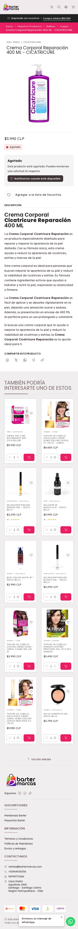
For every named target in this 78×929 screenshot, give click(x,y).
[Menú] (51, 7)
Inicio (9, 26)
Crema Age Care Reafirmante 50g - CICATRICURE (17, 438)
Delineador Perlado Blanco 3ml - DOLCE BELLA (55, 580)
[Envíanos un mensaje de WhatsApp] (70, 921)
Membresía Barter (15, 815)
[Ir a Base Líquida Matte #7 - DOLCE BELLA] (20, 556)
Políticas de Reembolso (18, 843)
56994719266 (16, 876)
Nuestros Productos (30, 26)
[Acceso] (65, 7)
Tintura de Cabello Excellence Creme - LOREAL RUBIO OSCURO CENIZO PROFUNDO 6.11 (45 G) (19, 719)
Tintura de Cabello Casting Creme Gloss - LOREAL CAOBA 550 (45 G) (20, 648)
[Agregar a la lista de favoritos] (31, 414)
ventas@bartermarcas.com (25, 866)
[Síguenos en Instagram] (19, 793)
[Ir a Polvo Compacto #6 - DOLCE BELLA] (57, 693)
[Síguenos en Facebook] (25, 793)
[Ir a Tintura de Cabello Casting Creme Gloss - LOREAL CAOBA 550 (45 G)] (20, 623)
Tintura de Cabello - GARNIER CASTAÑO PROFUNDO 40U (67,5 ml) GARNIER (57, 648)
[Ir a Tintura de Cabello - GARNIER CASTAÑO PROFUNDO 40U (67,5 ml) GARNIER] (57, 623)
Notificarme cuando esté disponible (37, 178)
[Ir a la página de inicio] (11, 7)
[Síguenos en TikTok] (30, 793)
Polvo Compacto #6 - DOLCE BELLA (56, 715)
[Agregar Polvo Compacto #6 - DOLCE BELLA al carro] (65, 738)
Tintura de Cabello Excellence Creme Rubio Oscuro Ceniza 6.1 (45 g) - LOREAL (56, 439)
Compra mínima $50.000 (57, 18)
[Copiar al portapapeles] (42, 360)
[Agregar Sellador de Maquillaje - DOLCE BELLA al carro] (65, 529)
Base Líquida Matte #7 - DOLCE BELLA (20, 578)
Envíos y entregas (15, 848)
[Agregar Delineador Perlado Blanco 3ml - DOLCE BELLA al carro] (65, 597)
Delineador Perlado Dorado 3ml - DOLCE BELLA (18, 507)
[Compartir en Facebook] (7, 360)
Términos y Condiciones (18, 838)
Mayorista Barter (14, 820)
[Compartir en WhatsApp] (25, 360)
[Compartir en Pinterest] (34, 360)
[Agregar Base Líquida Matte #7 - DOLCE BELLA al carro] (29, 597)
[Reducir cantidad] (10, 457)
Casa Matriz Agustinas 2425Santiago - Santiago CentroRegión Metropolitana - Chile (25, 886)
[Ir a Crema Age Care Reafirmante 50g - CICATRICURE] (20, 415)
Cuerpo (64, 26)
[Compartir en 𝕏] (16, 360)
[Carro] (73, 7)
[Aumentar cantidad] (18, 457)
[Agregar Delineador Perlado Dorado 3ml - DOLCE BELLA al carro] (29, 529)
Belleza (50, 26)
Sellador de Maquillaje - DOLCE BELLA (55, 507)
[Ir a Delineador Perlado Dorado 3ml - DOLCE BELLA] (20, 484)
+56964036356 (17, 871)
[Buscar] (58, 7)
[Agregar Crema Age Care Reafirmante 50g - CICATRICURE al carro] (29, 457)
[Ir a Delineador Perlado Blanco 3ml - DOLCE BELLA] (57, 556)
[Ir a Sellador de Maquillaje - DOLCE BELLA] (57, 484)
